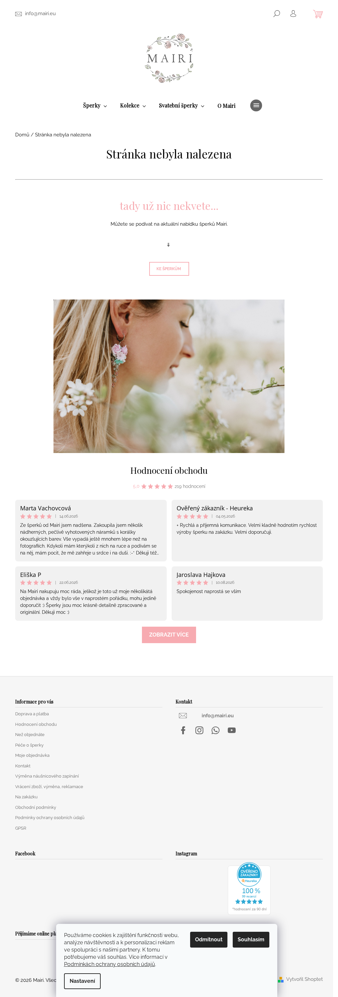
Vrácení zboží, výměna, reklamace (49, 786)
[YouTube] (231, 730)
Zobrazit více (169, 635)
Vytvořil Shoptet (304, 979)
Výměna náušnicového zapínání (47, 776)
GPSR (20, 828)
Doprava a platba (32, 713)
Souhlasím (251, 939)
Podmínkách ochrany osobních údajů (109, 964)
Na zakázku (26, 796)
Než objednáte (30, 734)
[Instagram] (199, 730)
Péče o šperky (29, 745)
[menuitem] (95, 106)
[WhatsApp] (215, 730)
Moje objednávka (32, 755)
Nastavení (82, 981)
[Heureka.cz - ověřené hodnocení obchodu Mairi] (249, 888)
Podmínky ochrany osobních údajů (49, 817)
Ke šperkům (169, 269)
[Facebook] (183, 730)
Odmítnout (208, 939)
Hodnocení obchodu (169, 470)
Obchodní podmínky (35, 807)
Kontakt (22, 765)
